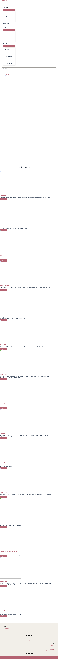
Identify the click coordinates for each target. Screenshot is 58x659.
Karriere (5, 631)
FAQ (53, 646)
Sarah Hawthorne (4, 522)
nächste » (3, 616)
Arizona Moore (4, 225)
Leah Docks (3, 433)
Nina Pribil (3, 344)
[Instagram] (29, 653)
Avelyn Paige (3, 374)
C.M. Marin (3, 255)
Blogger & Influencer (51, 648)
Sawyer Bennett (4, 581)
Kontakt (5, 632)
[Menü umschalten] (9, 10)
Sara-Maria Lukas (4, 285)
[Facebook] (26, 653)
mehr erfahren (3, 229)
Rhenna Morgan (4, 403)
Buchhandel (52, 649)
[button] (7, 7)
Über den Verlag (6, 628)
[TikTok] (32, 653)
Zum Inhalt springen (3, 0)
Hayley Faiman (4, 610)
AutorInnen (5, 629)
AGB (29, 640)
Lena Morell (3, 195)
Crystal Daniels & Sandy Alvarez (8, 551)
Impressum (29, 637)
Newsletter (52, 645)
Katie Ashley (3, 463)
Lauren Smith (3, 315)
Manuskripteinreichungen (50, 650)
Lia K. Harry (3, 492)
